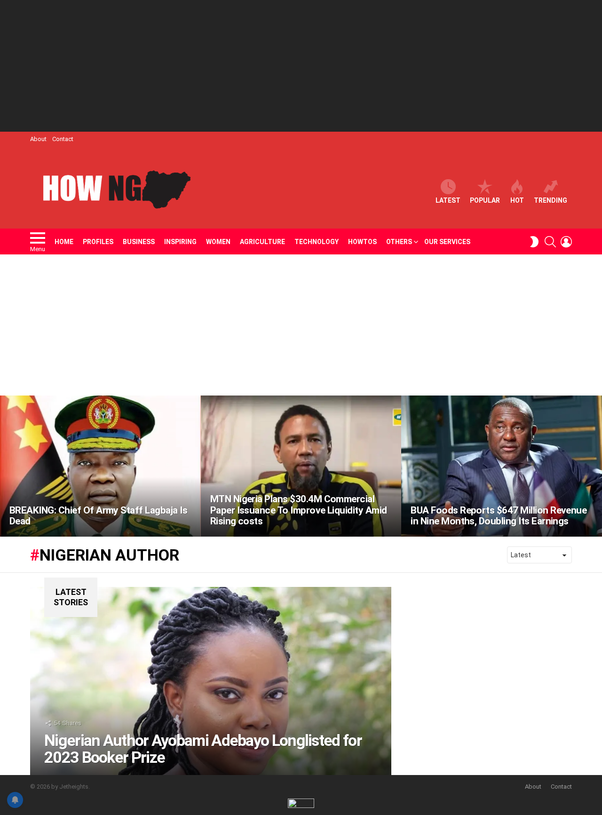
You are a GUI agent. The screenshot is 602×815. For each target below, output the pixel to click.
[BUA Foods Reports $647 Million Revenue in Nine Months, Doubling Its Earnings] (501, 466)
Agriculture (262, 241)
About (38, 138)
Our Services (447, 241)
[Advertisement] (301, 66)
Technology (316, 241)
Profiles (98, 241)
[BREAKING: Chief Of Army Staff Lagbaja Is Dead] (100, 466)
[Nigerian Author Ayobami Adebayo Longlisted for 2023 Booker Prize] (210, 681)
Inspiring (180, 241)
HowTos (362, 241)
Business (139, 241)
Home (64, 241)
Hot (517, 200)
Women (218, 241)
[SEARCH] (550, 241)
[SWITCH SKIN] (534, 241)
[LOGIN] (566, 241)
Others (399, 241)
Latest (448, 200)
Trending (550, 200)
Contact (62, 138)
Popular (485, 200)
